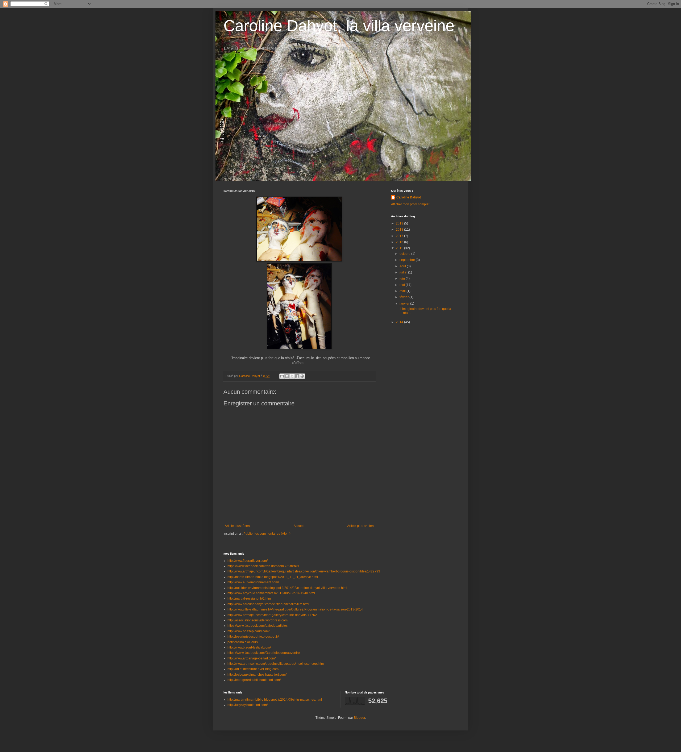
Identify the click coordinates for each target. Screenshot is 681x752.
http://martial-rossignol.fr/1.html (249, 598)
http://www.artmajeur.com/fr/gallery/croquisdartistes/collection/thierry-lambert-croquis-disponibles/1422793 (303, 571)
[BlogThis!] (287, 376)
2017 (400, 236)
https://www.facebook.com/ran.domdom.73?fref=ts (263, 566)
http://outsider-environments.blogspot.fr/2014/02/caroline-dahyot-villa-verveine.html (287, 588)
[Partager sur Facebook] (297, 376)
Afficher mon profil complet (410, 204)
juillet (404, 272)
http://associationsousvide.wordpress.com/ (257, 620)
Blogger (359, 718)
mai (403, 285)
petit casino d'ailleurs (242, 642)
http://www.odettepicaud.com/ (248, 631)
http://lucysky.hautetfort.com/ (247, 705)
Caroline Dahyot (408, 197)
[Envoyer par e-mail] (282, 376)
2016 (400, 242)
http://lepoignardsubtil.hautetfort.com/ (254, 680)
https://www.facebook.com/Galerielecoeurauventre (263, 653)
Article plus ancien (360, 526)
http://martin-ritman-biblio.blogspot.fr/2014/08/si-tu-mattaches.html (274, 699)
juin (403, 278)
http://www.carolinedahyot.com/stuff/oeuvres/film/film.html (268, 604)
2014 (400, 322)
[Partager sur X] (292, 376)
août (403, 266)
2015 (400, 248)
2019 (400, 223)
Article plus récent (238, 526)
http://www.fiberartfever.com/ (247, 561)
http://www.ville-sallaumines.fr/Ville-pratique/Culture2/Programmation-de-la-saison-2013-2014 (295, 609)
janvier (405, 303)
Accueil (299, 526)
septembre (408, 260)
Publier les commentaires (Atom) (266, 533)
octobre (405, 254)
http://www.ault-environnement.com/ (253, 582)
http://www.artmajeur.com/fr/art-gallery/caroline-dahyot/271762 (272, 615)
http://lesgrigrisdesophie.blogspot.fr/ (253, 636)
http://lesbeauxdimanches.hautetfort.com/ (256, 674)
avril (403, 291)
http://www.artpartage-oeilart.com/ (251, 658)
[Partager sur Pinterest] (302, 376)
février (404, 297)
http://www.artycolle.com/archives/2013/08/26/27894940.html (271, 593)
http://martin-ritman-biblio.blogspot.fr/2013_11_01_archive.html (272, 577)
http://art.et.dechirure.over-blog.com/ (253, 669)
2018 (400, 229)
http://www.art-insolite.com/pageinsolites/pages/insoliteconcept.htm (275, 664)
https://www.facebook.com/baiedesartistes (257, 626)
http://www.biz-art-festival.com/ (249, 647)
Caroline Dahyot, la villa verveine (338, 26)
